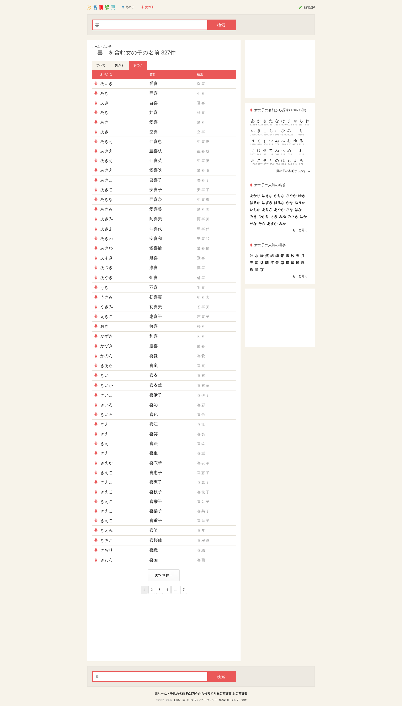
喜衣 (153, 375)
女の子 (107, 46)
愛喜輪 (155, 248)
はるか (255, 203)
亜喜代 (155, 228)
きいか (106, 385)
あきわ (106, 238)
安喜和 (155, 238)
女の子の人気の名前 (270, 185)
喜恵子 (155, 472)
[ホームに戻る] (101, 7)
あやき (106, 277)
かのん (106, 355)
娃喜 (153, 112)
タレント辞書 (239, 700)
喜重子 (155, 520)
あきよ (106, 228)
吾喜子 (155, 180)
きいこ (106, 395)
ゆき (301, 196)
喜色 (153, 414)
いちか (255, 210)
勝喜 (153, 346)
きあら (106, 365)
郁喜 (153, 277)
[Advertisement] (126, 627)
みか (282, 223)
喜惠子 (155, 482)
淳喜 (153, 267)
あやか (279, 210)
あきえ (106, 141)
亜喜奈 (155, 199)
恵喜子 (155, 316)
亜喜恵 (155, 141)
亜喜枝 (155, 151)
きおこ (106, 540)
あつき (106, 267)
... (175, 590)
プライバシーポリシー (204, 700)
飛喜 (153, 258)
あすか (272, 223)
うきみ (106, 297)
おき (104, 326)
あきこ (106, 180)
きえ (104, 424)
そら (261, 223)
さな (289, 210)
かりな (279, 196)
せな (253, 223)
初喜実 (155, 297)
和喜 (153, 336)
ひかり (263, 217)
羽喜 (153, 287)
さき (274, 217)
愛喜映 (155, 170)
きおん (106, 560)
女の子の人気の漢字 (270, 245)
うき (104, 287)
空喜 (153, 131)
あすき (106, 258)
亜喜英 (155, 160)
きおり (106, 550)
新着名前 (224, 700)
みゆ (282, 217)
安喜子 (155, 189)
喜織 (153, 550)
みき (253, 217)
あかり (255, 196)
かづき (106, 346)
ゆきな (267, 196)
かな (289, 203)
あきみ (106, 209)
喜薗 (153, 560)
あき (104, 93)
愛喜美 (155, 209)
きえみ (106, 530)
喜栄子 (155, 501)
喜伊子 (155, 395)
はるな (279, 203)
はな (298, 210)
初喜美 (155, 306)
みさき (293, 217)
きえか (106, 463)
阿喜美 (155, 218)
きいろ (106, 405)
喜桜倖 (155, 540)
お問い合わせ (181, 700)
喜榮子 (155, 511)
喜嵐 (153, 365)
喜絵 (153, 443)
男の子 (119, 65)
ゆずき (267, 203)
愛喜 (153, 83)
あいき (106, 83)
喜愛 (153, 355)
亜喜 (153, 93)
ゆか (303, 217)
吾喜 (153, 103)
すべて (100, 65)
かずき (106, 336)
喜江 (153, 424)
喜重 (153, 453)
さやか (291, 196)
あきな (106, 199)
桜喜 (153, 326)
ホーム (96, 46)
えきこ (106, 316)
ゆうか (300, 203)
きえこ (106, 472)
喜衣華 (155, 385)
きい (104, 375)
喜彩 (153, 405)
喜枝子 (155, 492)
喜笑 (153, 434)
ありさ (267, 210)
